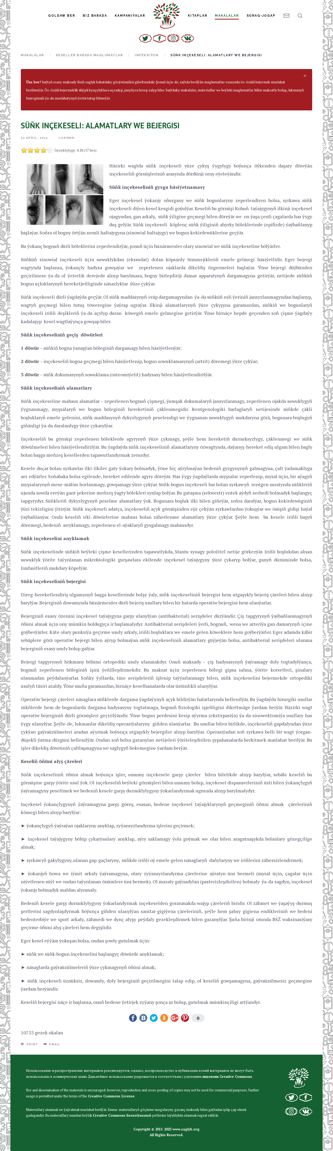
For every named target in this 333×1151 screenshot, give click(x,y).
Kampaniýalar (130, 15)
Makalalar (227, 15)
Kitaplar (197, 15)
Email (54, 1044)
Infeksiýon (146, 55)
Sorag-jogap (261, 15)
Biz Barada (95, 15)
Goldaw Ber (61, 15)
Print (32, 1044)
